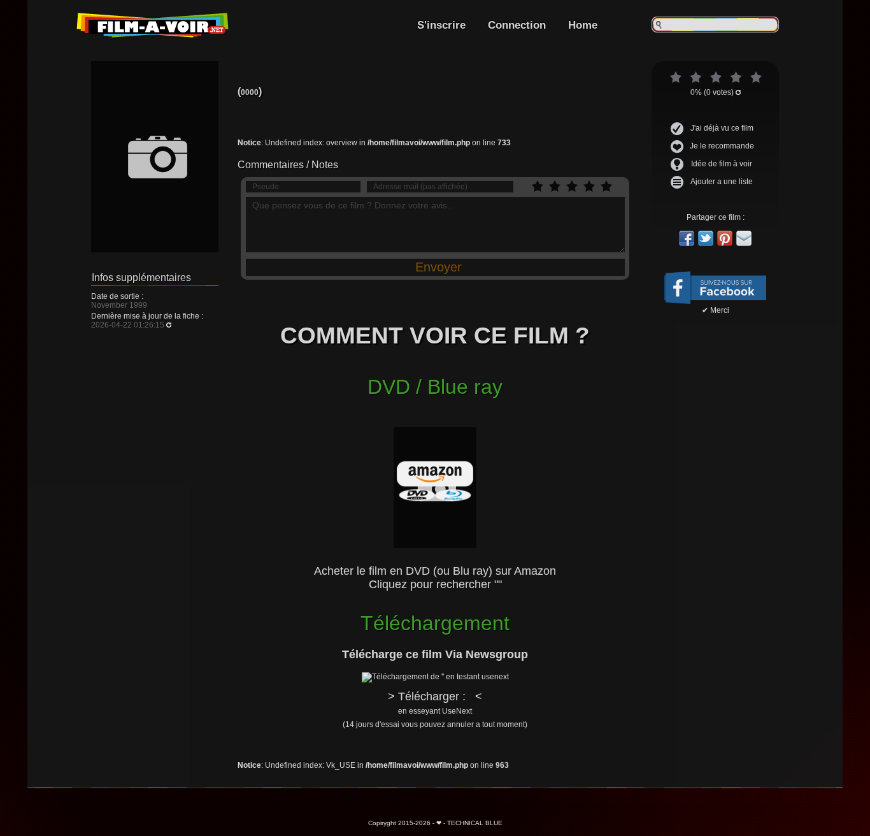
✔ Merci (715, 310)
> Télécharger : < (435, 709)
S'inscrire (441, 25)
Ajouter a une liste (721, 181)
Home (582, 25)
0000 (250, 92)
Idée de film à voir (721, 163)
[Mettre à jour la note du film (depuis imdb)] (738, 92)
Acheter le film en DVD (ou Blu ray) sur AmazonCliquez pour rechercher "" (435, 578)
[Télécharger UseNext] (435, 676)
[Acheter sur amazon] (435, 458)
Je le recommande (722, 145)
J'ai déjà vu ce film (721, 128)
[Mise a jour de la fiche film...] (168, 325)
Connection (517, 25)
